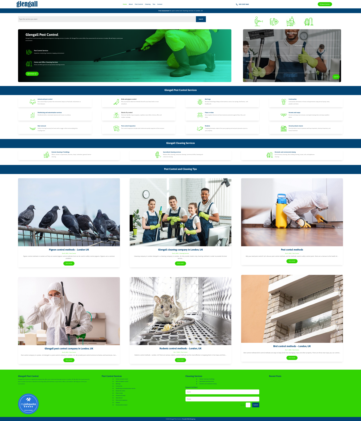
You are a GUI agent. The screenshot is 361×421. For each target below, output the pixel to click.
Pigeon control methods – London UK (69, 249)
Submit (336, 77)
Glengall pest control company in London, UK (69, 348)
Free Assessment (163, 11)
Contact (159, 4)
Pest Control (139, 4)
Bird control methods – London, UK (292, 346)
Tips (154, 4)
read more (69, 263)
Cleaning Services (184, 253)
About (131, 4)
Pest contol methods (292, 249)
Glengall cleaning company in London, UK (180, 249)
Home (125, 4)
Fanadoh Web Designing (188, 419)
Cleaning (148, 4)
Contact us (32, 74)
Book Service (326, 4)
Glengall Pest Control (55, 387)
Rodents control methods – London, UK (180, 348)
